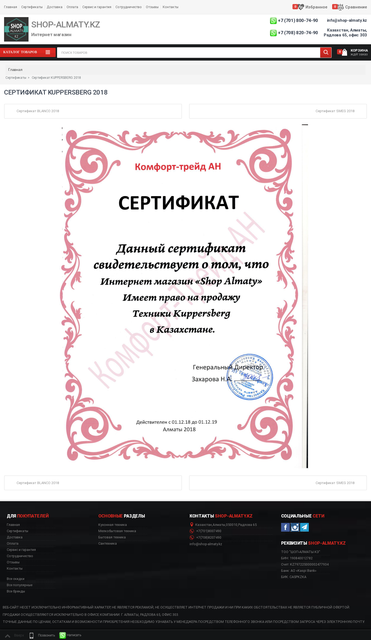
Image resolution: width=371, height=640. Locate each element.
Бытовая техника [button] (112, 537)
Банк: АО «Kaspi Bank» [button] (298, 571)
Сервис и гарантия (96, 7)
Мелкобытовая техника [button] (117, 531)
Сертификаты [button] (17, 531)
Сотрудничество (128, 7)
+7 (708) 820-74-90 (298, 32)
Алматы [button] (219, 525)
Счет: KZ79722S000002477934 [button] (305, 564)
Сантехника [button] (107, 543)
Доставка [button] (15, 537)
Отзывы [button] (13, 562)
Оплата (72, 7)
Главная (10, 7)
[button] (41, 635)
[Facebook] (285, 527)
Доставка (54, 7)
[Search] (326, 52)
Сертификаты (32, 7)
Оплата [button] (12, 543)
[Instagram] (295, 527)
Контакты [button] (15, 568)
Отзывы (152, 7)
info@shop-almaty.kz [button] (206, 544)
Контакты (170, 7)
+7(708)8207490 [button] (208, 537)
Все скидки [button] (15, 579)
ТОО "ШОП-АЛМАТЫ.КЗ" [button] (300, 552)
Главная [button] (13, 525)
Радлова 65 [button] (247, 525)
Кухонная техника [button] (112, 525)
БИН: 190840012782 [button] (297, 558)
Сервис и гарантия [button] (21, 550)
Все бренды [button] (16, 591)
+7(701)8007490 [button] (208, 531)
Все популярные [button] (19, 585)
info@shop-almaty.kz (347, 20)
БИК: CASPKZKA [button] (293, 577)
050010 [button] (231, 525)
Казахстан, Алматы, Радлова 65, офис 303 (345, 32)
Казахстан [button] (203, 525)
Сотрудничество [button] (20, 556)
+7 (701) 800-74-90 (298, 20)
